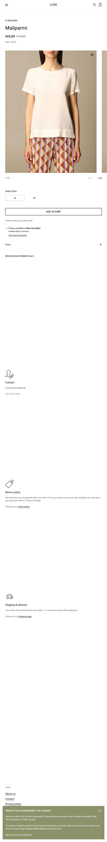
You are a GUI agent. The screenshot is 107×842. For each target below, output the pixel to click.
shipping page (24, 616)
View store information (17, 235)
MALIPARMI (12, 20)
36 (15, 198)
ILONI (53, 4)
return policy (24, 506)
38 (34, 198)
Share (8, 244)
